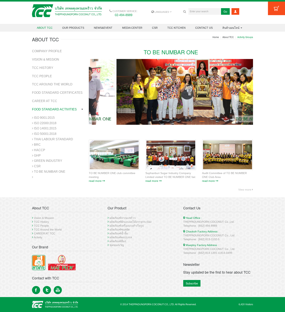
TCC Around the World (48, 229)
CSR (155, 27)
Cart (276, 8)
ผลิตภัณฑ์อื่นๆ (118, 241)
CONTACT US (204, 27)
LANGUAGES (162, 12)
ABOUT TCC (45, 27)
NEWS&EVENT (103, 27)
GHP (37, 155)
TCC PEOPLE (42, 76)
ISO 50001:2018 (44, 133)
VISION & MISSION (45, 59)
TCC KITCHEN (176, 27)
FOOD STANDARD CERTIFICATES (57, 92)
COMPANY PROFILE (47, 51)
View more (245, 189)
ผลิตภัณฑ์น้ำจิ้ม (119, 233)
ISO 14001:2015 (44, 128)
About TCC (228, 37)
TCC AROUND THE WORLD (52, 84)
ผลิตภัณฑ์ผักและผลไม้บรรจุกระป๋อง (130, 221)
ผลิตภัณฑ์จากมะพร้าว (123, 217)
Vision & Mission (44, 217)
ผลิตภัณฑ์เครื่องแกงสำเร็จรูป (127, 225)
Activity (38, 237)
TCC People (41, 225)
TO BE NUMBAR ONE (49, 171)
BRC (37, 144)
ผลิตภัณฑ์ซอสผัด (120, 229)
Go (225, 11)
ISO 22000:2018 (44, 123)
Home (215, 37)
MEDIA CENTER (132, 27)
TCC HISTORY (42, 67)
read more (95, 180)
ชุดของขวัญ (117, 245)
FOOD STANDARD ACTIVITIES (54, 109)
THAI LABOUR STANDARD (53, 139)
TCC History (41, 221)
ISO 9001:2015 (44, 117)
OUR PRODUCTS (73, 27)
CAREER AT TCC (44, 101)
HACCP (39, 150)
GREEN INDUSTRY (47, 160)
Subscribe (192, 283)
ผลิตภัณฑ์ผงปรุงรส (121, 237)
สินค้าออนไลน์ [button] (231, 27)
